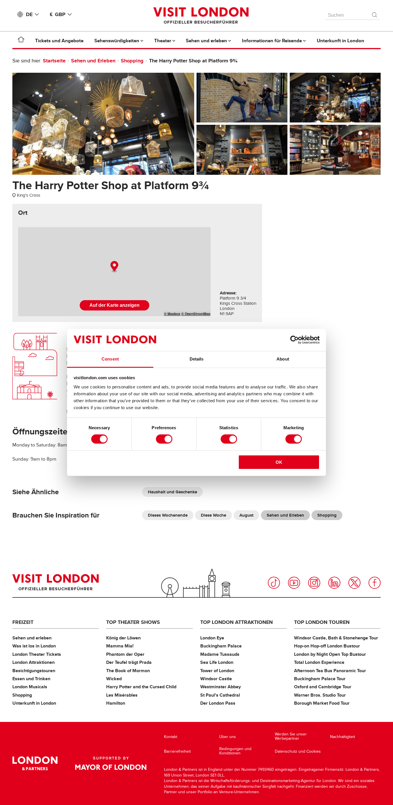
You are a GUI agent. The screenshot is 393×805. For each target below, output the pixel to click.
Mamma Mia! (119, 646)
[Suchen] (375, 13)
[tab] (22, 213)
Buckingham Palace (221, 646)
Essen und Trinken (31, 678)
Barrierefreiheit (177, 751)
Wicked (114, 678)
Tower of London (217, 670)
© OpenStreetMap (195, 313)
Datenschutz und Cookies (298, 751)
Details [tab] (197, 358)
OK (279, 462)
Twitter (354, 583)
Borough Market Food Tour (322, 703)
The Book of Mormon (128, 670)
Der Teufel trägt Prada (129, 662)
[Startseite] (21, 40)
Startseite (54, 60)
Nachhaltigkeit (342, 737)
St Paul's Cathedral (220, 695)
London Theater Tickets (36, 654)
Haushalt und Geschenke (172, 492)
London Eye (212, 638)
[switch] (164, 439)
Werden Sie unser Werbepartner (291, 736)
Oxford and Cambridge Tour (322, 686)
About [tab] (282, 358)
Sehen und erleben (31, 638)
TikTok (274, 583)
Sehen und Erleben (93, 60)
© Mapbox (172, 313)
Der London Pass (217, 703)
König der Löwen (123, 638)
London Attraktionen (33, 662)
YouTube (294, 583)
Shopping (132, 60)
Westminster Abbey (220, 686)
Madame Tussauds (219, 654)
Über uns (227, 737)
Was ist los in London (34, 646)
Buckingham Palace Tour (320, 678)
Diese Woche (213, 515)
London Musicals (29, 686)
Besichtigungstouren (33, 670)
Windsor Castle (216, 678)
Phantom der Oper (125, 654)
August (246, 515)
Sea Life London (216, 662)
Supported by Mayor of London (111, 763)
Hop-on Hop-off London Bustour (327, 646)
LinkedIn (334, 583)
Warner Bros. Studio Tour (320, 695)
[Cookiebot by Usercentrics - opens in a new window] (294, 340)
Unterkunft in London (34, 703)
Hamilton (115, 703)
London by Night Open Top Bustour (330, 654)
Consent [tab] (110, 358)
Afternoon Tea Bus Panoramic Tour (330, 670)
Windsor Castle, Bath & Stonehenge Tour (336, 638)
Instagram (314, 583)
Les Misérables (122, 695)
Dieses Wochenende (168, 515)
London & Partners (35, 763)
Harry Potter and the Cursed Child (141, 686)
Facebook (375, 583)
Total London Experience (319, 662)
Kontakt (170, 737)
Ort (22, 213)
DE (29, 14)
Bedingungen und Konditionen (235, 751)
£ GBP (57, 14)
